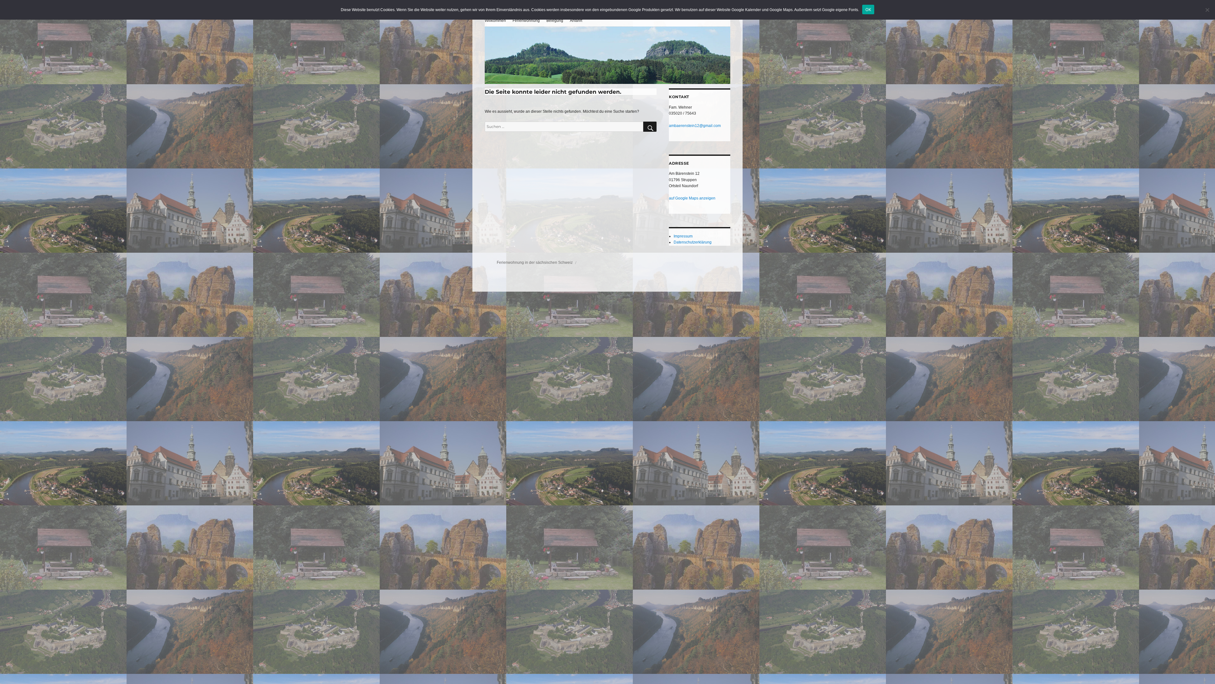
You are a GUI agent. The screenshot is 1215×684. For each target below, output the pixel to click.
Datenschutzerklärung (693, 242)
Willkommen (495, 20)
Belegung (554, 20)
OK (868, 9)
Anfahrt (576, 20)
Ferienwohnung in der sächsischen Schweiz (535, 262)
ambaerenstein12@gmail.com (695, 126)
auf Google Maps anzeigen (692, 198)
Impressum (683, 236)
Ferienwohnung (526, 20)
